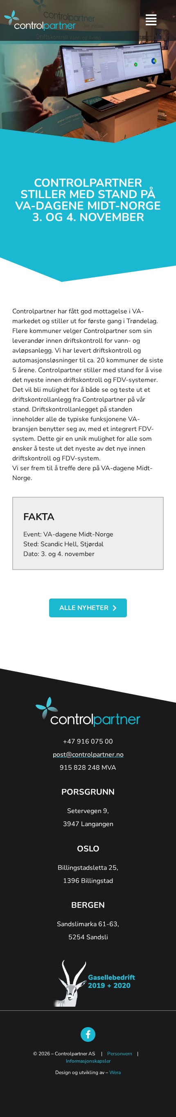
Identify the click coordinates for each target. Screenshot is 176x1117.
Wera (115, 1072)
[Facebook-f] (88, 1034)
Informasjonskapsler (88, 1061)
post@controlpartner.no (88, 754)
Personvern (119, 1053)
